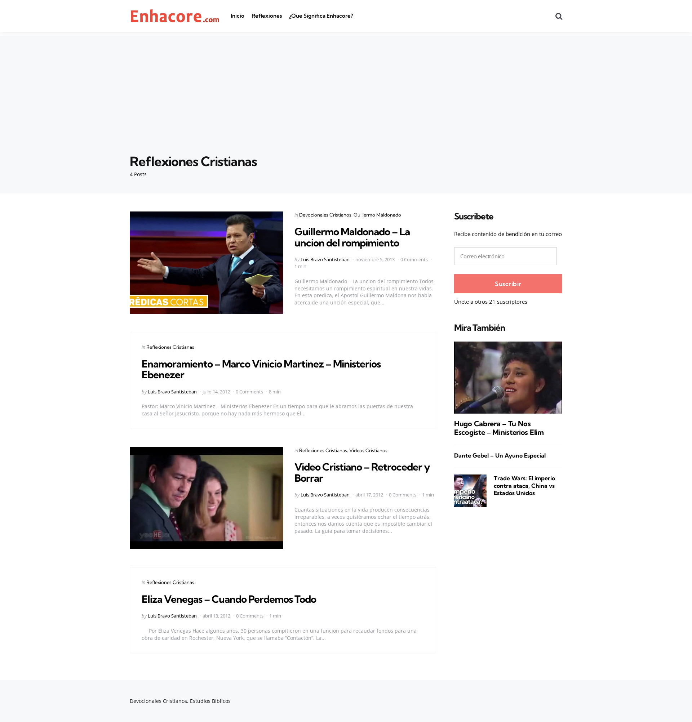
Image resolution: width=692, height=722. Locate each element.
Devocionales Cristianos (325, 215)
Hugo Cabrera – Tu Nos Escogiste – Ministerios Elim (499, 428)
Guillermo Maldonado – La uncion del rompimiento (352, 237)
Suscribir (508, 284)
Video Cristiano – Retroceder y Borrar (362, 472)
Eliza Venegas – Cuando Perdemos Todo (229, 599)
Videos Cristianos (368, 450)
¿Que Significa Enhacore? (321, 15)
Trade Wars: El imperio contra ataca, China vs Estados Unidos (524, 485)
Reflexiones (267, 15)
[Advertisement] (346, 86)
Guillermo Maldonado (377, 215)
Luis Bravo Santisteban (325, 259)
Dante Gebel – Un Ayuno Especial (500, 455)
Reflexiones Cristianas (170, 347)
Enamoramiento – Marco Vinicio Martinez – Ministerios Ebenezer (261, 369)
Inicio (237, 15)
